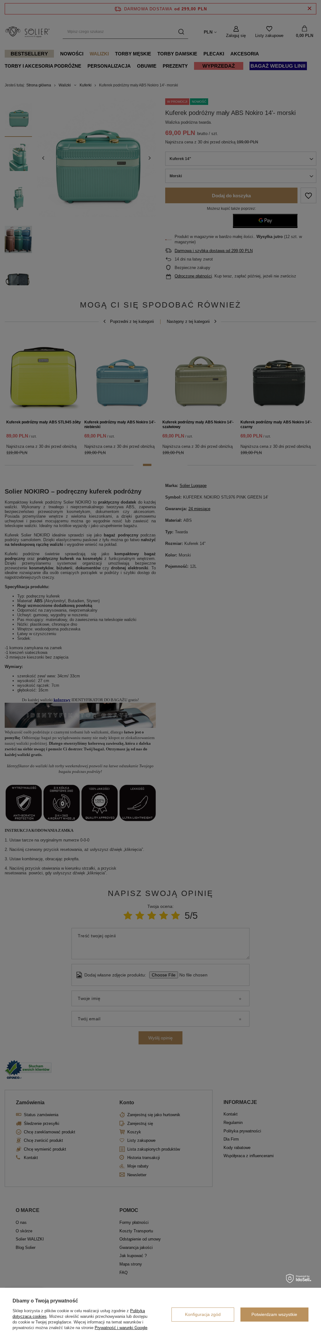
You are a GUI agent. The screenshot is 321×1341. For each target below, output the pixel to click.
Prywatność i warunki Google (121, 1327)
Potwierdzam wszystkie (274, 1314)
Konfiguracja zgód (203, 1314)
